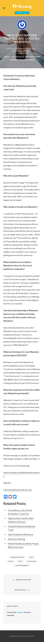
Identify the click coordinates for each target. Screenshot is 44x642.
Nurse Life (28, 48)
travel (20, 561)
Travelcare (8, 227)
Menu (4, 8)
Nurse (31, 557)
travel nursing (31, 561)
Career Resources (11, 48)
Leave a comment (22, 53)
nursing (10, 561)
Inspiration (21, 48)
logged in (20, 612)
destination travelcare (17, 557)
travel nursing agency (22, 565)
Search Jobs (22, 12)
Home (6, 56)
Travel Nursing (25, 51)
